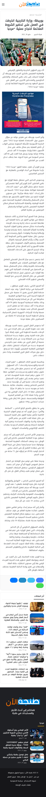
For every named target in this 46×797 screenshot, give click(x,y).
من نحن (36, 776)
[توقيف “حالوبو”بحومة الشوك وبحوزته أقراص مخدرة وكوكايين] (37, 607)
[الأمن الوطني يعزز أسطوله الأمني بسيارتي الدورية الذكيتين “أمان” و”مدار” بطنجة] (37, 733)
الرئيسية (38, 14)
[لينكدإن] (22, 580)
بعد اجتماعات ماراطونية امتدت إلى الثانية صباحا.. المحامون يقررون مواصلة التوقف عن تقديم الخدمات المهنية (15, 673)
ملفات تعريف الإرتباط (23, 785)
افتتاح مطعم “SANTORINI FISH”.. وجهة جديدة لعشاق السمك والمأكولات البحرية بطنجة (15, 745)
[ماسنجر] (14, 580)
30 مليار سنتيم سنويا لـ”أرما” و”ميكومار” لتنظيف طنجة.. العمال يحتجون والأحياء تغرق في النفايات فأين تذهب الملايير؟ (15, 658)
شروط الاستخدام (30, 780)
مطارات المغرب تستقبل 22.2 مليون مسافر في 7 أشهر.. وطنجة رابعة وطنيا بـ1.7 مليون (16, 644)
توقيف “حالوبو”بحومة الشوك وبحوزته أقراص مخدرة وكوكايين (16, 605)
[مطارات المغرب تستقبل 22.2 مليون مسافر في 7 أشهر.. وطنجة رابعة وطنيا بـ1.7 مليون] (37, 645)
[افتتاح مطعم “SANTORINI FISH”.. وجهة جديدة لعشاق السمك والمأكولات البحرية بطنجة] (37, 746)
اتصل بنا (29, 776)
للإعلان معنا (21, 776)
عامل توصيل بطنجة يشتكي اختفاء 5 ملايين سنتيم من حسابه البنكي (15, 757)
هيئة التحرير (38, 34)
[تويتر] (31, 580)
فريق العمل (11, 776)
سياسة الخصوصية (16, 780)
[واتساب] (40, 585)
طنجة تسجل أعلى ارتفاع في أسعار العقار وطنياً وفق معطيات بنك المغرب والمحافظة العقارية (15, 617)
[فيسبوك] (40, 580)
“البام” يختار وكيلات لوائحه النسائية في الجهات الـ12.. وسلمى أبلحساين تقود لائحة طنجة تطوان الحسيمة (17, 631)
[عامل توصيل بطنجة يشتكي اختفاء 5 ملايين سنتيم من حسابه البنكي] (37, 758)
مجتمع (32, 14)
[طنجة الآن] (29, 4)
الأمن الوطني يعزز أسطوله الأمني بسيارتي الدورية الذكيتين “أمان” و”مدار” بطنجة (15, 732)
